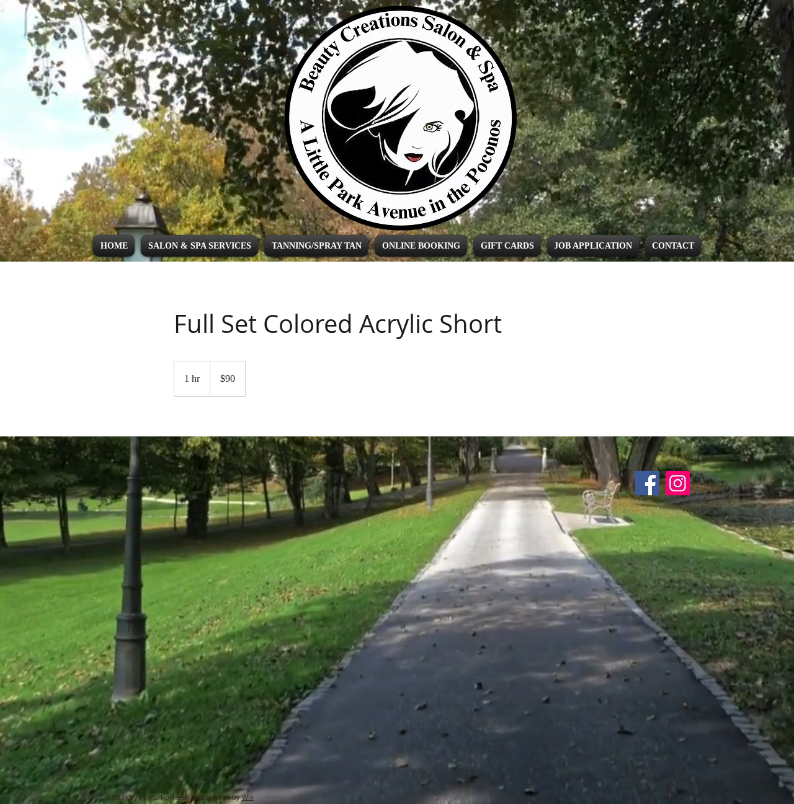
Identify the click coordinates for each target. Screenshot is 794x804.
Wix (248, 797)
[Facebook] (647, 483)
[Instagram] (678, 483)
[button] (199, 246)
